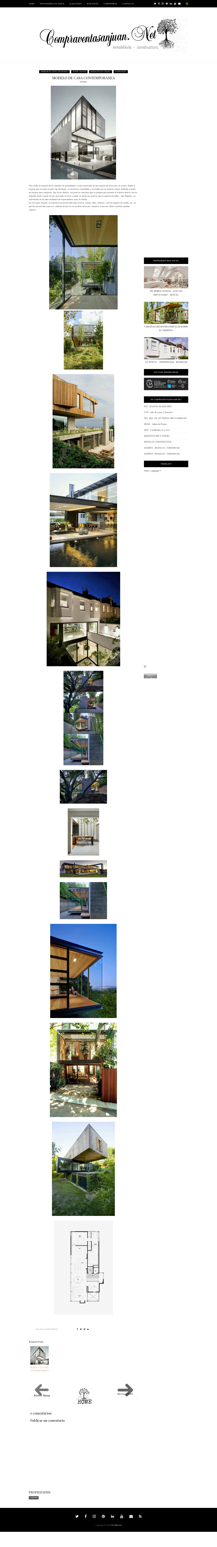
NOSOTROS (92, 4)
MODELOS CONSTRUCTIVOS (157, 442)
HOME (32, 4)
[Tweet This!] (81, 1329)
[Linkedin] (171, 3)
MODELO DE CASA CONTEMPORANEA (83, 77)
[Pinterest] (167, 3)
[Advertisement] (166, 114)
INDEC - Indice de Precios (155, 424)
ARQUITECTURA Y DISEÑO (156, 436)
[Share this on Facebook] (77, 1329)
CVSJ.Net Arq (116, 1525)
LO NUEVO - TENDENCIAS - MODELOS (166, 361)
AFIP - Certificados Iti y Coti (156, 430)
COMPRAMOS (110, 4)
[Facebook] (159, 3)
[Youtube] (175, 3)
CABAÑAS (33, 1497)
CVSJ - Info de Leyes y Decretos (158, 412)
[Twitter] (155, 3)
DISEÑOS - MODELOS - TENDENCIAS (162, 448)
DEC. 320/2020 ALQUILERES (158, 406)
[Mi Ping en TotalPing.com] (150, 677)
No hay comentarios (47, 1329)
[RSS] (140, 1517)
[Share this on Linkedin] (88, 1329)
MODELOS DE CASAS (100, 72)
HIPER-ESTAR (79, 72)
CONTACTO (128, 4)
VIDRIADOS (120, 72)
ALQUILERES (76, 4)
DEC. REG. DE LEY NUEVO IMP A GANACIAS (165, 418)
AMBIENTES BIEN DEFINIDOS (54, 72)
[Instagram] (163, 3)
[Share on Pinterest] (84, 1329)
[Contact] (179, 3)
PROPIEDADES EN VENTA (52, 4)
